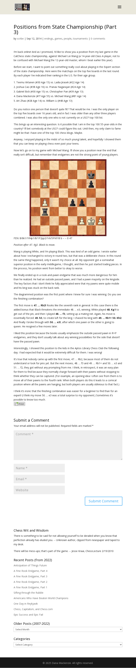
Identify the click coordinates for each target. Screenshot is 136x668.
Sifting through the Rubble (28, 592)
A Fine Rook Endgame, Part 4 (30, 571)
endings (48, 38)
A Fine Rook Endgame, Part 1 (30, 587)
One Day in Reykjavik (26, 603)
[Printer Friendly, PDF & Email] (19, 403)
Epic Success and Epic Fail (28, 614)
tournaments (80, 38)
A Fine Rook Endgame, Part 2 (30, 582)
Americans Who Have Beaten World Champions (41, 598)
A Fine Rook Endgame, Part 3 (30, 576)
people (68, 38)
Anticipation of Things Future (30, 565)
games (58, 38)
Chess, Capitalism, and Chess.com (33, 609)
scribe (20, 38)
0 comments (98, 38)
